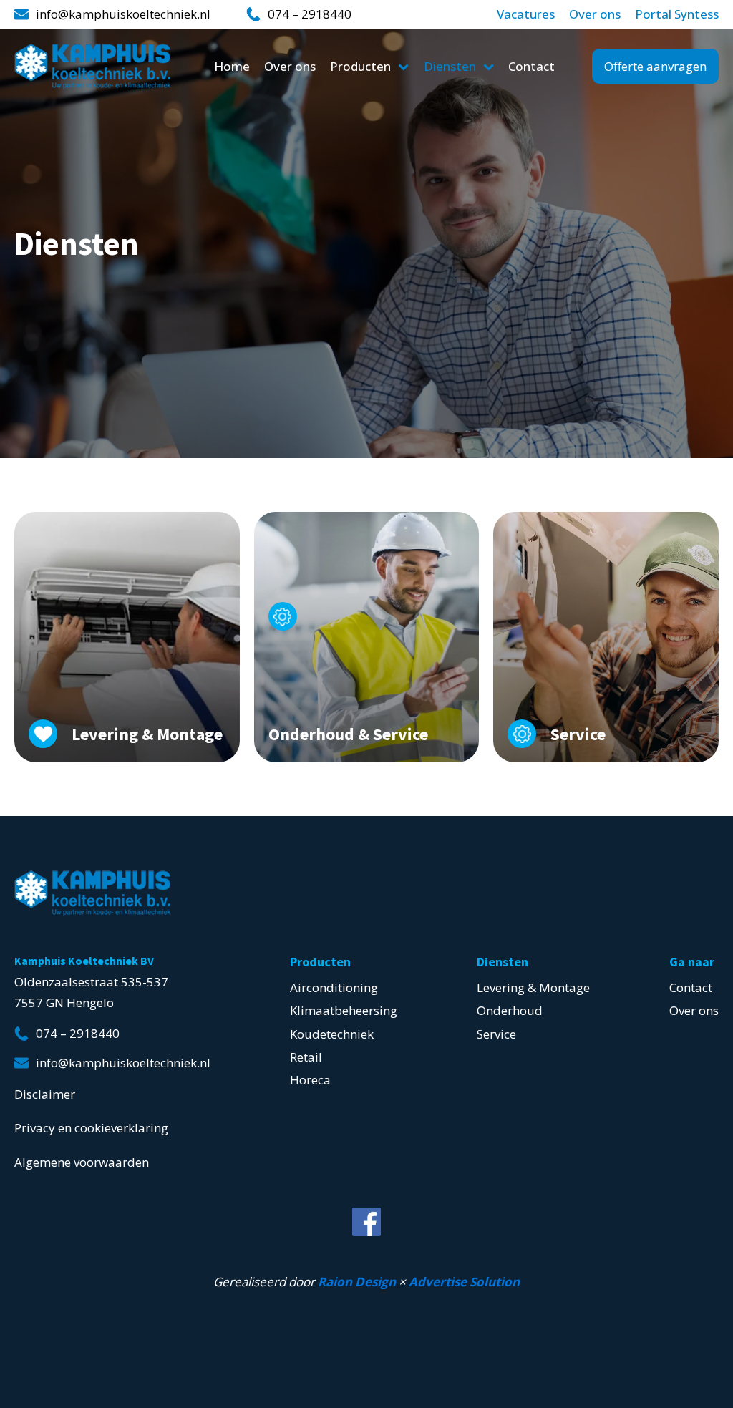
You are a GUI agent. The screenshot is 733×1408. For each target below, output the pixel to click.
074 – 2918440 (309, 14)
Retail (306, 1057)
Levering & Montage (533, 987)
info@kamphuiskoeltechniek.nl (123, 14)
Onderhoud (510, 1010)
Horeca (310, 1080)
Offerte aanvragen (655, 66)
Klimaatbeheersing (343, 1010)
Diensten (450, 66)
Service (496, 1034)
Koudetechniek (332, 1034)
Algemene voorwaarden (81, 1162)
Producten (360, 66)
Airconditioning (334, 987)
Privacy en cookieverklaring (91, 1128)
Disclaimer (44, 1094)
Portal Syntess (677, 14)
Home (232, 66)
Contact (531, 66)
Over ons (595, 14)
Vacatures (526, 14)
